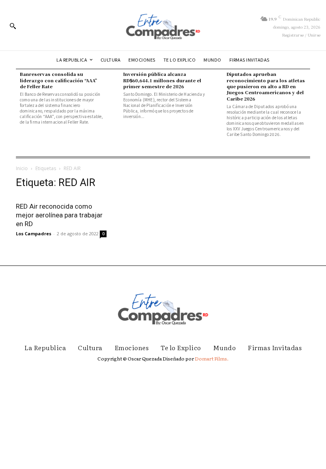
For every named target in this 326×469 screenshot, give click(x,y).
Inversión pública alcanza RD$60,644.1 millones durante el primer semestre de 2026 (162, 80)
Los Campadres (33, 233)
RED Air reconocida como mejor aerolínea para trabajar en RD (59, 215)
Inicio (22, 168)
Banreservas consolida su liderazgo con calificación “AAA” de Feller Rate (58, 80)
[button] (13, 26)
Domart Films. (212, 358)
